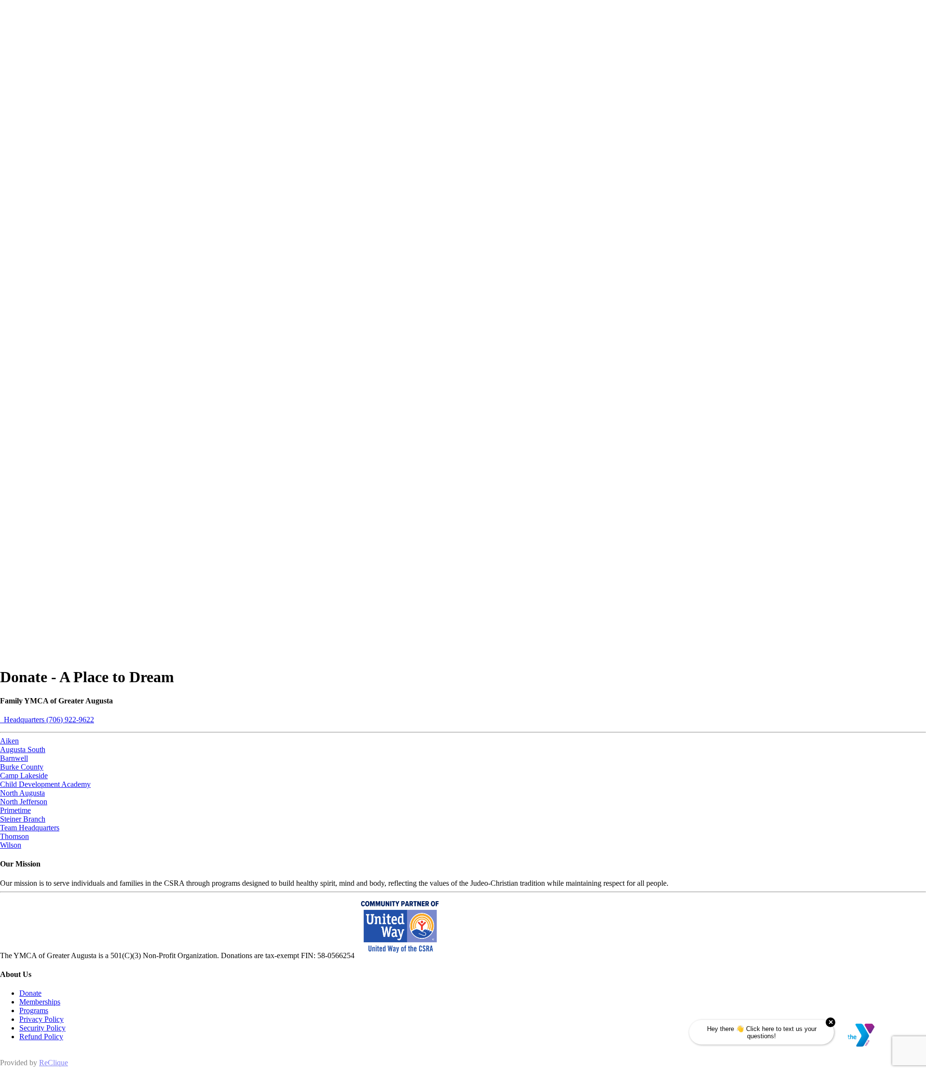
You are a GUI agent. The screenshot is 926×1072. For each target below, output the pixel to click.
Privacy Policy (41, 1019)
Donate (30, 993)
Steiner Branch (22, 819)
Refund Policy (41, 1036)
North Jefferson (23, 801)
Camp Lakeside (24, 775)
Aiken (9, 741)
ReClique (53, 1062)
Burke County (21, 767)
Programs (33, 1010)
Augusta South (22, 749)
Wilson (10, 845)
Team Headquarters (29, 828)
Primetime (15, 810)
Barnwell (14, 758)
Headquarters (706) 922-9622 (47, 719)
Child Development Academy (45, 784)
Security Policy (42, 1028)
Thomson (14, 836)
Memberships (39, 1002)
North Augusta (22, 793)
